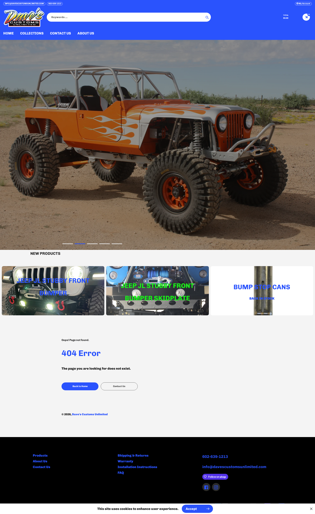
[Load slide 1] (67, 244)
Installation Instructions (137, 467)
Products (40, 455)
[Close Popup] (311, 509)
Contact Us (41, 467)
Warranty (125, 461)
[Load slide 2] (80, 244)
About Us (40, 461)
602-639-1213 (54, 3)
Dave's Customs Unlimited (90, 414)
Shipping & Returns (133, 455)
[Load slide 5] (117, 244)
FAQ (121, 473)
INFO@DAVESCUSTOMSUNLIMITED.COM (24, 3)
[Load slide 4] (104, 244)
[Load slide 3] (92, 244)
